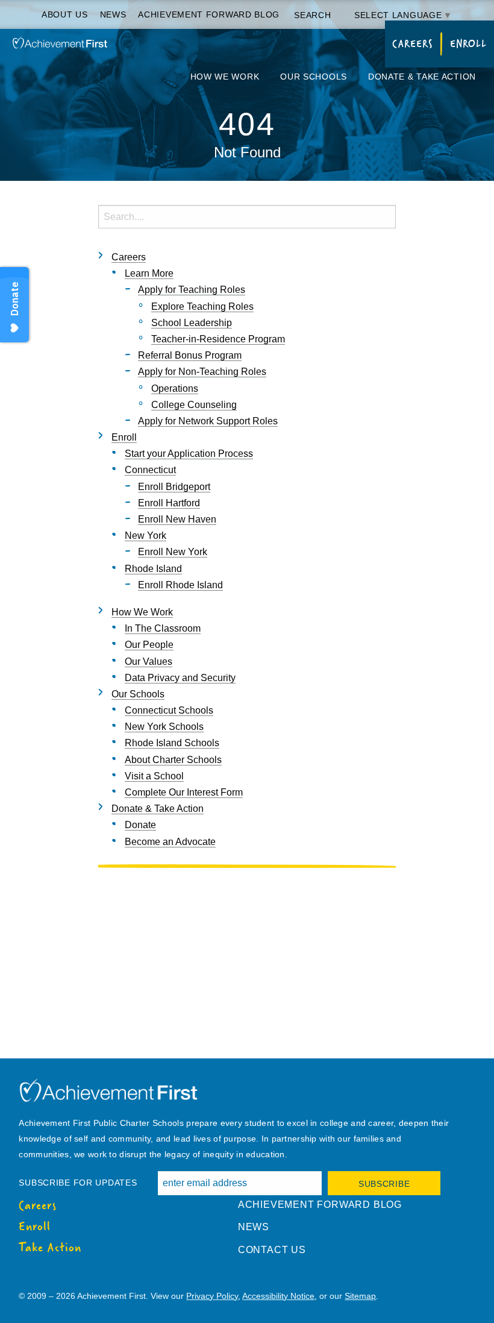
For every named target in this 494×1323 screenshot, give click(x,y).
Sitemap (360, 1296)
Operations (174, 388)
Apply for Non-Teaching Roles (202, 371)
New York (145, 535)
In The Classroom (163, 628)
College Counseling (194, 405)
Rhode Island (153, 569)
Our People (149, 645)
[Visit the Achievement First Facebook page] (22, 1274)
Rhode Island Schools (172, 743)
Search (314, 15)
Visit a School (154, 776)
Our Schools (313, 76)
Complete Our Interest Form (184, 792)
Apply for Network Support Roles (208, 421)
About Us (65, 14)
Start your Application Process (189, 453)
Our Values (148, 661)
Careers (412, 43)
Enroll (468, 43)
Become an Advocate (170, 842)
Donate (140, 825)
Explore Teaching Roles (202, 306)
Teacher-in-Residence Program (218, 339)
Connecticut (150, 470)
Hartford (169, 503)
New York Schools (164, 726)
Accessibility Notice (278, 1296)
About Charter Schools (173, 760)
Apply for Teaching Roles (191, 289)
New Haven (177, 519)
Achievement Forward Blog (209, 14)
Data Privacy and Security (180, 678)
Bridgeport (174, 487)
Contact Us (272, 1250)
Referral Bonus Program (190, 355)
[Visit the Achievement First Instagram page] (46, 1274)
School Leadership (191, 323)
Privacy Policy (212, 1296)
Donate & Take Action (422, 76)
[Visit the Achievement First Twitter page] (34, 1274)
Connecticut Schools (169, 710)
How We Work (225, 76)
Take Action (50, 1247)
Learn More (149, 273)
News (113, 14)
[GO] (384, 216)
